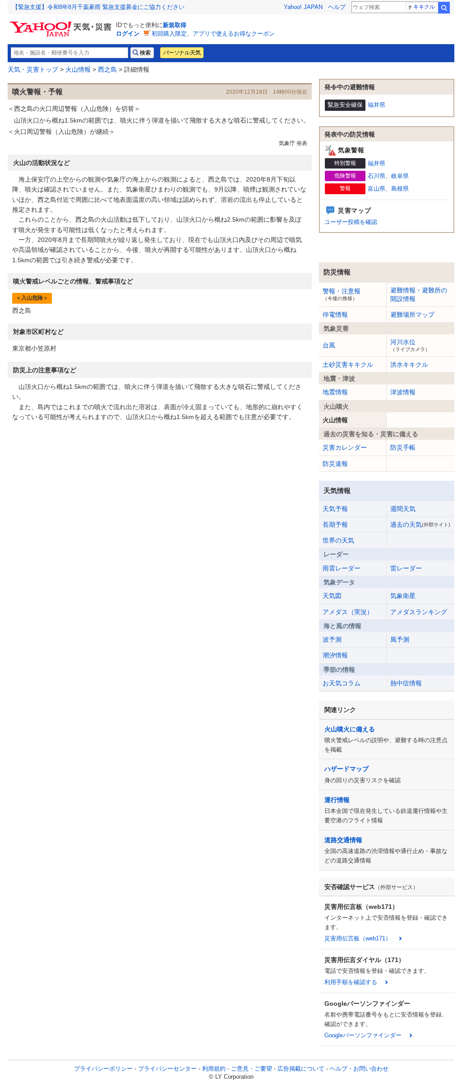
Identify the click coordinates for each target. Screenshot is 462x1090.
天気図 (332, 595)
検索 (444, 8)
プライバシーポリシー (103, 1068)
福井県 (376, 104)
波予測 (332, 639)
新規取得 (174, 25)
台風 (329, 345)
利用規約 (214, 1068)
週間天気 (403, 508)
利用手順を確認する (350, 982)
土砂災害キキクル (348, 364)
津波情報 (403, 392)
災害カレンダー (345, 447)
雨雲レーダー (341, 568)
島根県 (400, 188)
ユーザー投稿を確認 (350, 222)
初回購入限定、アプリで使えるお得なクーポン (213, 33)
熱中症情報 (406, 683)
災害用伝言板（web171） (357, 938)
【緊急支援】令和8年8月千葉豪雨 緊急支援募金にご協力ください (98, 7)
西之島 (107, 69)
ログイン (127, 33)
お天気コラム (341, 683)
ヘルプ (337, 7)
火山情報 (78, 69)
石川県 (376, 176)
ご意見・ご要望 (251, 1068)
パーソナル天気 (181, 53)
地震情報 (335, 392)
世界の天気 (338, 540)
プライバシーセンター (167, 1068)
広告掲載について (300, 1068)
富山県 (376, 188)
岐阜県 (400, 176)
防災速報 (335, 463)
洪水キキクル (409, 364)
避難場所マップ (412, 314)
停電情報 (335, 314)
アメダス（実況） (348, 612)
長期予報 (335, 524)
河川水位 (410, 345)
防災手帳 (403, 447)
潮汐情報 (335, 655)
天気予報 (335, 508)
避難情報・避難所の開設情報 (418, 294)
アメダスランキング (418, 612)
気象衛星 (403, 595)
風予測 (399, 639)
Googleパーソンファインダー (363, 1035)
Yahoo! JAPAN (303, 7)
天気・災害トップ (33, 69)
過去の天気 (420, 524)
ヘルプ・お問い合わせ (359, 1068)
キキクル (424, 7)
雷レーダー (406, 568)
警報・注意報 (341, 294)
